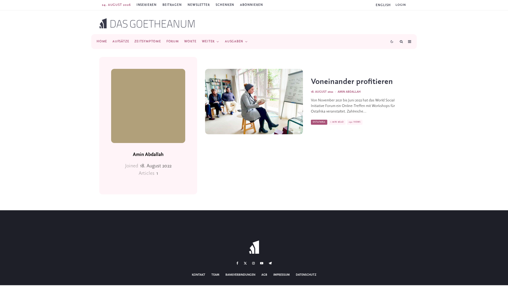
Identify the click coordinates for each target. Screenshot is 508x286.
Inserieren (147, 5)
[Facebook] (237, 263)
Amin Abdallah (148, 154)
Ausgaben (234, 41)
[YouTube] (261, 263)
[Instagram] (253, 263)
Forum (172, 41)
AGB (264, 274)
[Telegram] (270, 263)
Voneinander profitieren (352, 82)
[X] (245, 263)
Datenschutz (306, 274)
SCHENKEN (225, 5)
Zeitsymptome (147, 41)
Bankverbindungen (240, 274)
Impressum (281, 274)
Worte (190, 41)
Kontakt (198, 274)
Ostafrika (319, 122)
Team (215, 274)
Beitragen (172, 5)
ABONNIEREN (251, 5)
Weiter (208, 41)
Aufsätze (120, 41)
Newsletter (199, 5)
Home (102, 41)
